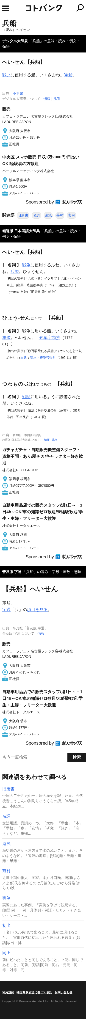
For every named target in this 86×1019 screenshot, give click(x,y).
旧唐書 (22, 215)
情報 (47, 99)
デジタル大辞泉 (15, 41)
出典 (23, 357)
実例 (71, 215)
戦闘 (26, 396)
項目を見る (37, 609)
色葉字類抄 (49, 337)
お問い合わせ (63, 992)
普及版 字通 (12, 572)
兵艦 (15, 271)
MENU (5, 8)
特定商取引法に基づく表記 (34, 992)
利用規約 (8, 992)
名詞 (36, 215)
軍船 (68, 75)
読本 (33, 357)
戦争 (26, 265)
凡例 (56, 99)
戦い (6, 75)
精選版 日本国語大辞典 (21, 231)
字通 (6, 609)
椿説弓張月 (48, 357)
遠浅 (48, 215)
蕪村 (60, 215)
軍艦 (6, 337)
